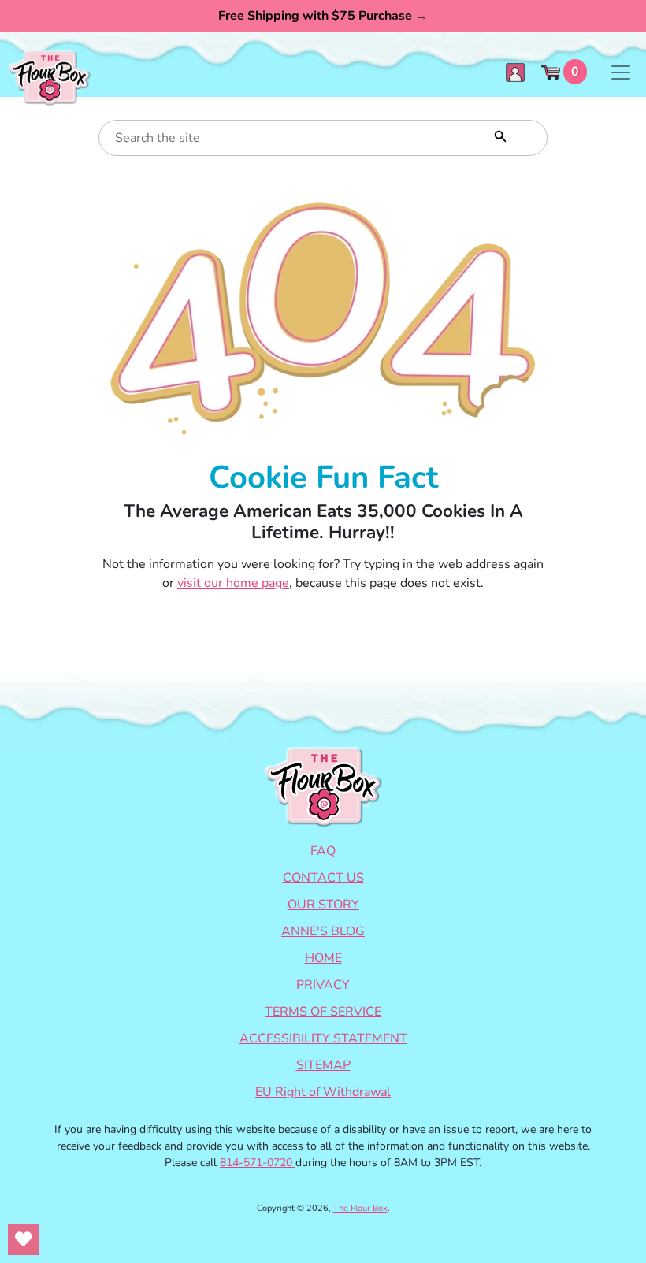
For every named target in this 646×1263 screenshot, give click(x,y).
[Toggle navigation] (620, 72)
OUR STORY (323, 904)
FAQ (323, 851)
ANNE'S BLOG (323, 931)
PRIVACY (323, 985)
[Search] (498, 134)
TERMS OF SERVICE (323, 1011)
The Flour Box (360, 1208)
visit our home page (233, 583)
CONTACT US (323, 877)
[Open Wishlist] (23, 1239)
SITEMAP (323, 1065)
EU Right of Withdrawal (323, 1092)
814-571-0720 (257, 1162)
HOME (323, 958)
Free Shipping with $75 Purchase (323, 15)
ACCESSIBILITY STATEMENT (323, 1038)
